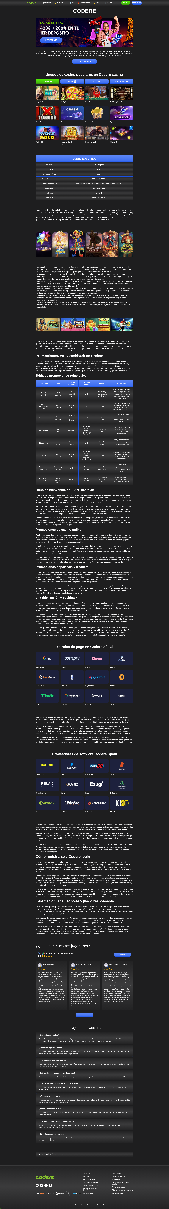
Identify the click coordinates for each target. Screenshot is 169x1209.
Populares (46, 81)
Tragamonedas (120, 81)
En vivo (70, 81)
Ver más (84, 1015)
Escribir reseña (122, 954)
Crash (95, 81)
